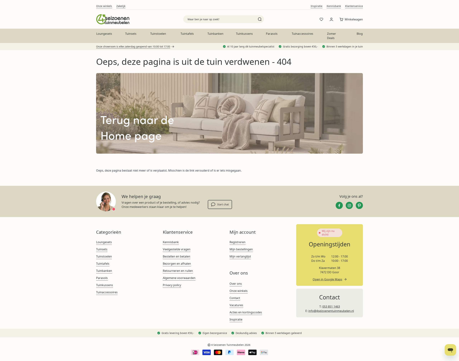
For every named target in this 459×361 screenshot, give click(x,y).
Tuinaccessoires (302, 34)
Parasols (272, 34)
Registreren (237, 242)
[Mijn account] (331, 19)
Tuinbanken (215, 34)
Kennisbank (334, 6)
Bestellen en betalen (176, 256)
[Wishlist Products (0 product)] (321, 19)
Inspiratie (316, 6)
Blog (360, 34)
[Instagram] (349, 205)
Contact (235, 298)
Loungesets (104, 34)
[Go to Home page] (112, 19)
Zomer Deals (331, 36)
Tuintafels (187, 34)
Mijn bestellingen (241, 249)
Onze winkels (104, 6)
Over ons (236, 284)
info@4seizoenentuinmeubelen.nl (331, 311)
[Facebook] (339, 205)
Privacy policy (172, 285)
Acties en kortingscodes (246, 312)
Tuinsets (130, 34)
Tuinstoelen (158, 34)
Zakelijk (120, 6)
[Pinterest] (359, 205)
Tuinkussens (244, 34)
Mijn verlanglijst (240, 256)
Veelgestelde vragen (176, 249)
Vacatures (236, 305)
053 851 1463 (331, 307)
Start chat (223, 204)
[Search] (259, 19)
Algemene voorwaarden (179, 278)
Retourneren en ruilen (178, 271)
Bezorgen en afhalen (177, 264)
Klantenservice (354, 6)
